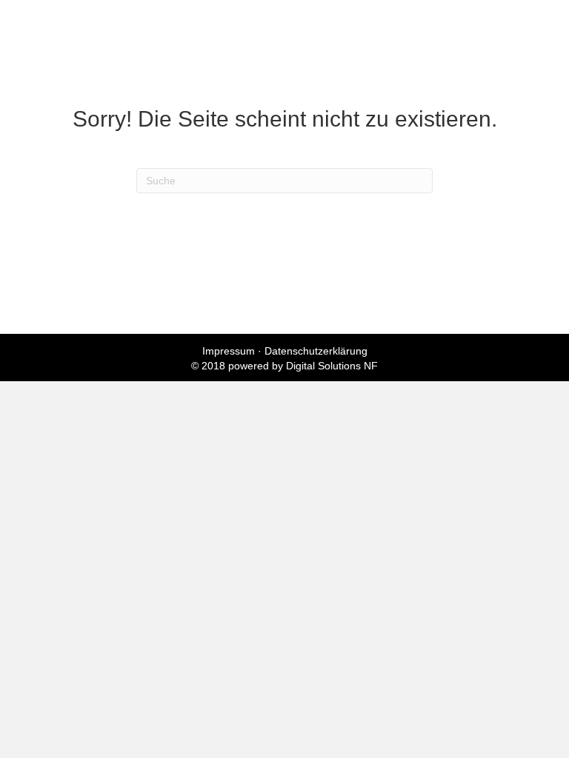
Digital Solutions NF (332, 366)
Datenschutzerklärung (315, 351)
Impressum (228, 351)
